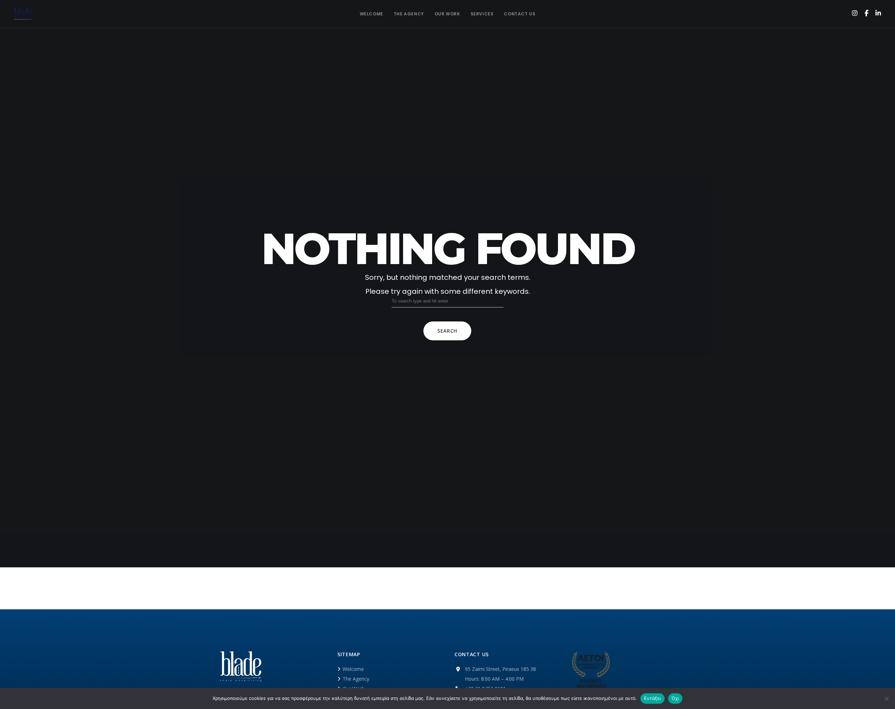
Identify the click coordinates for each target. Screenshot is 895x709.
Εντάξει (652, 698)
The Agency (356, 678)
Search (447, 330)
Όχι (675, 698)
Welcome (353, 669)
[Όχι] (886, 698)
